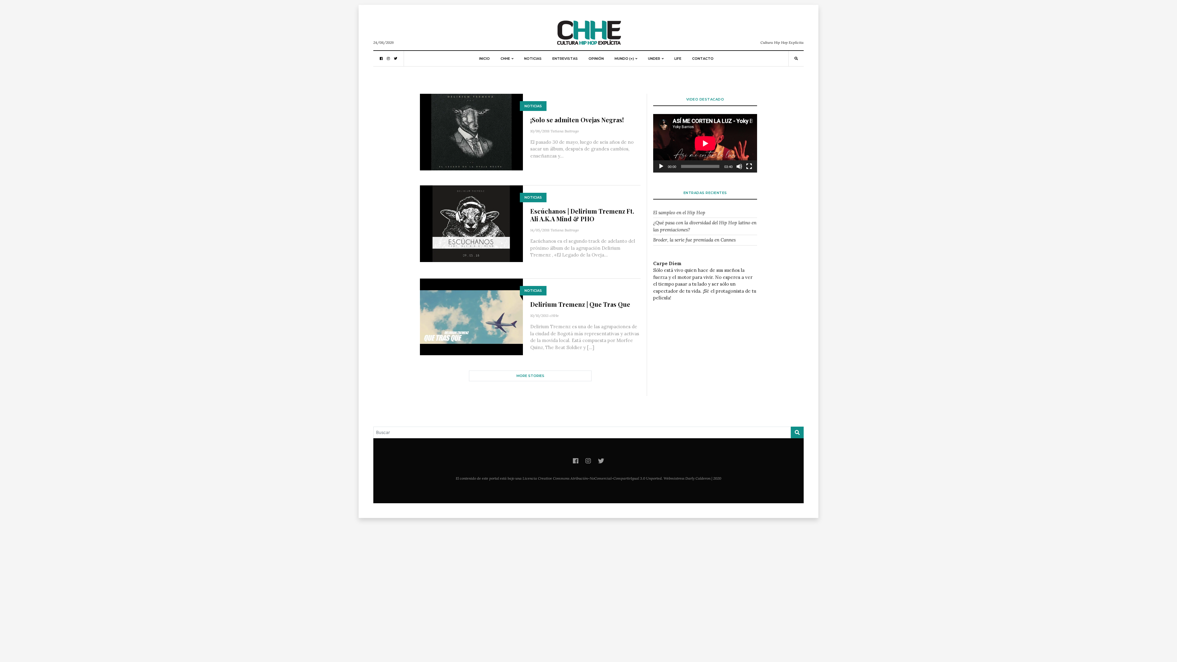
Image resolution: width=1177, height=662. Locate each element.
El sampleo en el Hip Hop (679, 212)
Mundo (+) (624, 58)
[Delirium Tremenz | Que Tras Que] (471, 316)
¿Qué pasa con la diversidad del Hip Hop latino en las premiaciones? (704, 226)
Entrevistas (565, 58)
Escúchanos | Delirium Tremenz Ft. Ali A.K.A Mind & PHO (582, 215)
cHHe (554, 315)
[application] (705, 143)
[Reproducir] (661, 166)
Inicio (484, 58)
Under (654, 58)
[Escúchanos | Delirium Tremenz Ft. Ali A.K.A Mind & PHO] (471, 223)
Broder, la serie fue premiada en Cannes (694, 240)
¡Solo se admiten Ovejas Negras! (577, 120)
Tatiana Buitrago (564, 131)
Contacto (703, 58)
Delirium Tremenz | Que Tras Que (580, 304)
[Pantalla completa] (749, 166)
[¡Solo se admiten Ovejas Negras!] (471, 132)
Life (677, 58)
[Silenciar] (739, 166)
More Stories (530, 376)
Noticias (533, 58)
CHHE (505, 58)
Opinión (596, 58)
